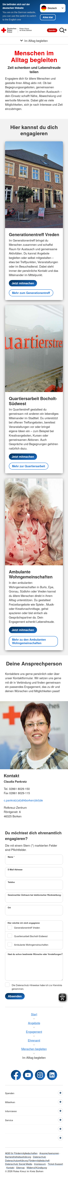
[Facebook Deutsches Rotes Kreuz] (16, 1075)
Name (11, 856)
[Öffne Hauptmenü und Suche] (63, 30)
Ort (9, 907)
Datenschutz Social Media (18, 1164)
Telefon (11, 882)
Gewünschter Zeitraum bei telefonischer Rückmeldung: (34, 895)
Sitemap (20, 1167)
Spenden (52, 30)
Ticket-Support (55, 1164)
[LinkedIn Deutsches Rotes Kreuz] (52, 1075)
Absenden (15, 996)
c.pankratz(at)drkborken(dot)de (23, 800)
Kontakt (10, 1167)
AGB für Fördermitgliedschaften (21, 1153)
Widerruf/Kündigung (37, 1167)
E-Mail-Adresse (15, 869)
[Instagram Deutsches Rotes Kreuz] (40, 1075)
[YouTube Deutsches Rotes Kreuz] (28, 1075)
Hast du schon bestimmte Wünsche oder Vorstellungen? (35, 954)
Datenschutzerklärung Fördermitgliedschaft (27, 1160)
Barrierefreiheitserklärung (18, 1156)
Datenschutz (39, 1156)
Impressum (40, 1164)
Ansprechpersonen (49, 1153)
